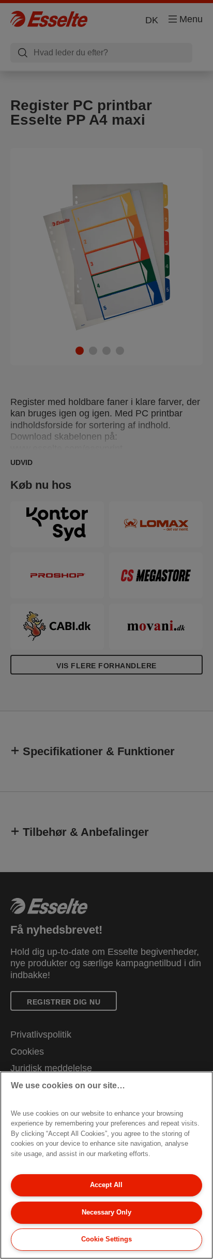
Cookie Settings (106, 1239)
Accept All (106, 1185)
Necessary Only (106, 1212)
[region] (106, 1165)
